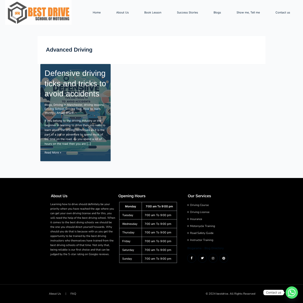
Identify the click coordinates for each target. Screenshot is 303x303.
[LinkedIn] (213, 258)
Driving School (54, 108)
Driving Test (74, 108)
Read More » (53, 153)
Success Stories (187, 12)
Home (97, 12)
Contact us (282, 12)
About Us (122, 12)
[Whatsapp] (292, 292)
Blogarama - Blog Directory (205, 248)
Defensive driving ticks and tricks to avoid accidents (75, 83)
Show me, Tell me (248, 12)
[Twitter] (202, 258)
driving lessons (94, 104)
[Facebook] (191, 258)
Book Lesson (152, 12)
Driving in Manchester (67, 104)
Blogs (217, 12)
